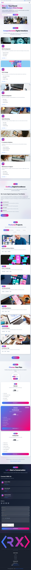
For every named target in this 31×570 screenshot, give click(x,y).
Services (15, 557)
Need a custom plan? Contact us (15, 461)
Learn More (3, 81)
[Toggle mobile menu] (29, 2)
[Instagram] (8, 503)
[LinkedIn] (6, 503)
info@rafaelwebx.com (16, 565)
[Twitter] (4, 503)
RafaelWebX (21, 568)
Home (15, 554)
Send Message (15, 528)
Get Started (15, 14)
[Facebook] (2, 503)
